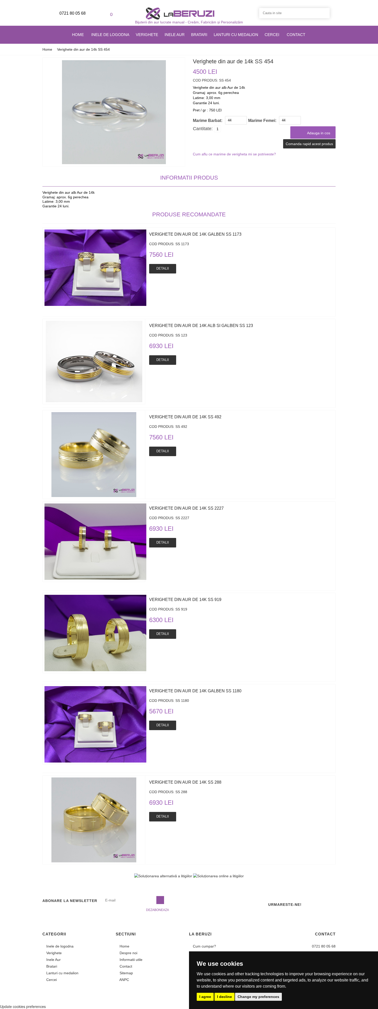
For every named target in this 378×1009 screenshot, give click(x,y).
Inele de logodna (110, 34)
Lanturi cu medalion (236, 34)
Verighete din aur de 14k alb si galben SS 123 (201, 325)
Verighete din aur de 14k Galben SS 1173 (195, 234)
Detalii (162, 268)
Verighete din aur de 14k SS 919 (185, 599)
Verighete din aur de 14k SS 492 (185, 417)
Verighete (147, 34)
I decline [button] (224, 997)
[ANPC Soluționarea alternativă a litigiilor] (163, 876)
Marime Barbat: (207, 120)
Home (78, 34)
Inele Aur (175, 34)
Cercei (272, 34)
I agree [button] (205, 997)
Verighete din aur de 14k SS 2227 (186, 508)
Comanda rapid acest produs (309, 144)
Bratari (199, 34)
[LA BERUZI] (180, 13)
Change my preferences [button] (258, 997)
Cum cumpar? (204, 946)
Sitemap (126, 973)
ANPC (124, 980)
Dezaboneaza (157, 910)
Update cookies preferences (23, 1006)
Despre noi (128, 953)
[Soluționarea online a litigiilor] (218, 876)
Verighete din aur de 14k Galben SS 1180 (195, 691)
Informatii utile (130, 960)
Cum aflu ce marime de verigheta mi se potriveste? (234, 154)
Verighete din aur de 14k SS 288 (185, 782)
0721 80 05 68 (72, 13)
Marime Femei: (262, 120)
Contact (296, 34)
